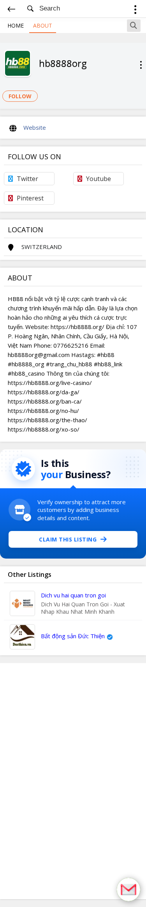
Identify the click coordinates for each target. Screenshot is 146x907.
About (42, 25)
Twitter (27, 178)
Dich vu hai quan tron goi (73, 595)
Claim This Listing (68, 539)
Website (34, 127)
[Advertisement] (73, 781)
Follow (20, 96)
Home (15, 25)
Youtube (98, 178)
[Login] (135, 10)
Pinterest (30, 198)
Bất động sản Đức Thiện (73, 636)
